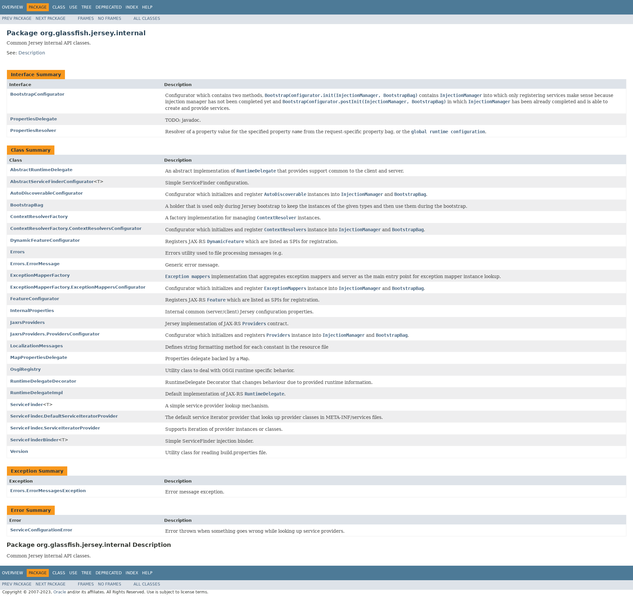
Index (132, 7)
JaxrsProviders (27, 322)
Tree (86, 7)
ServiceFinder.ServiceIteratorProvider (55, 428)
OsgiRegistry (25, 369)
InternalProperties (32, 310)
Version (19, 451)
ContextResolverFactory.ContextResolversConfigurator (75, 228)
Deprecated (109, 7)
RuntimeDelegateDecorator (43, 381)
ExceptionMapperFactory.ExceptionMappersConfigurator (77, 287)
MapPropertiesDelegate (38, 357)
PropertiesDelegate (33, 118)
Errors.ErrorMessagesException (48, 490)
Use (73, 7)
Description (31, 52)
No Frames (109, 18)
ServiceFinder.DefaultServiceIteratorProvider (64, 416)
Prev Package (17, 18)
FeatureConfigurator (34, 298)
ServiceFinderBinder (34, 439)
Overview (12, 7)
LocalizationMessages (36, 345)
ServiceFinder (26, 404)
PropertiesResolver (33, 130)
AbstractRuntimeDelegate (41, 169)
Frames (86, 18)
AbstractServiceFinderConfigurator (52, 181)
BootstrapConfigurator (37, 94)
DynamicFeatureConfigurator (45, 240)
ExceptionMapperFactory (40, 275)
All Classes (147, 18)
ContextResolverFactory (39, 216)
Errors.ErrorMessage (35, 263)
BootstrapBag (26, 205)
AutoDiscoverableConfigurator (46, 193)
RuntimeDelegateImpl (36, 392)
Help (147, 7)
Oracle (59, 592)
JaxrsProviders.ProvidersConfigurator (55, 333)
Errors (17, 251)
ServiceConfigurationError (41, 529)
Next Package (51, 18)
